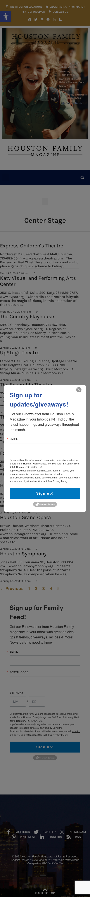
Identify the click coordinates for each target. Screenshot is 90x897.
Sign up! (45, 493)
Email (14, 439)
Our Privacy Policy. (58, 481)
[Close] (78, 389)
